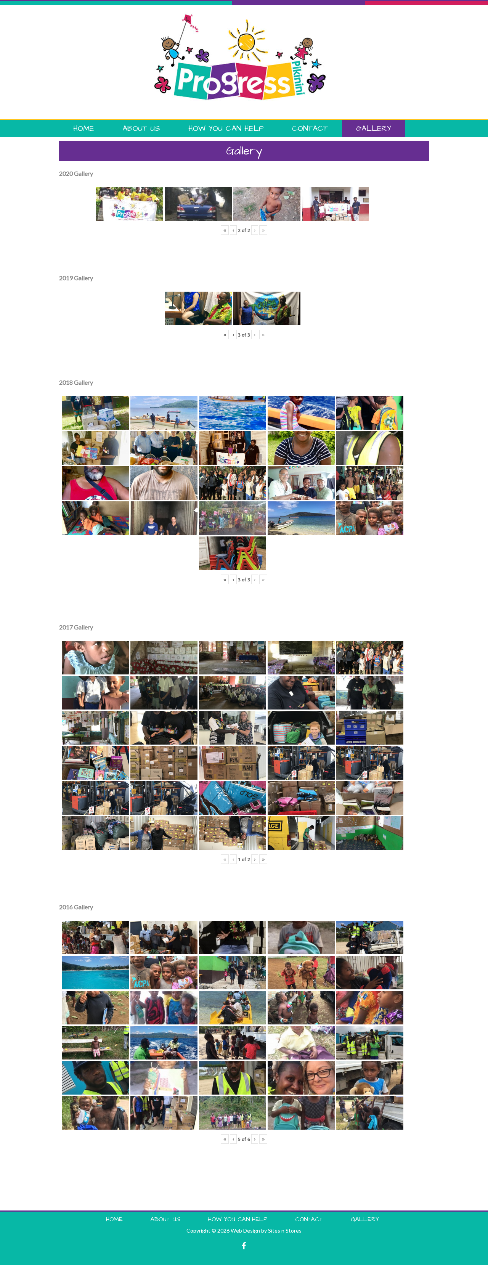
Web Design (245, 1230)
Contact (310, 128)
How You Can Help (226, 128)
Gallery (373, 128)
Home (83, 128)
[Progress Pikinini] (240, 16)
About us (141, 128)
